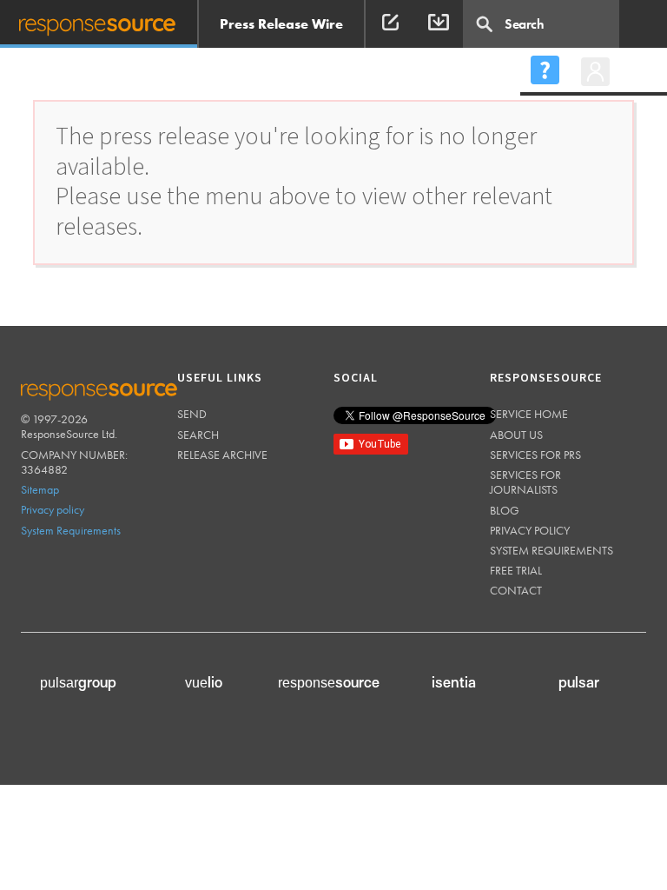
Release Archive (222, 454)
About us (516, 434)
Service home (529, 414)
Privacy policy (52, 509)
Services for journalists (525, 482)
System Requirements (71, 530)
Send (192, 414)
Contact (516, 590)
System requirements (551, 550)
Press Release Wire (281, 24)
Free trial (516, 570)
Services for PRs (535, 454)
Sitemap (40, 489)
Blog (504, 510)
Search (198, 434)
